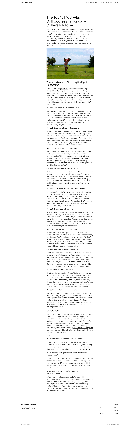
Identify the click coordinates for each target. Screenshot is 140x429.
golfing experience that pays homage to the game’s (69, 265)
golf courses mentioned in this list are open (77, 358)
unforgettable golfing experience (59, 124)
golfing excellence (73, 174)
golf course (64, 89)
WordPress (116, 424)
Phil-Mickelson (26, 2)
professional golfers (76, 154)
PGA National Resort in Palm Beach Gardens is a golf (65, 192)
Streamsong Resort (81, 131)
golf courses (65, 113)
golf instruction (71, 371)
